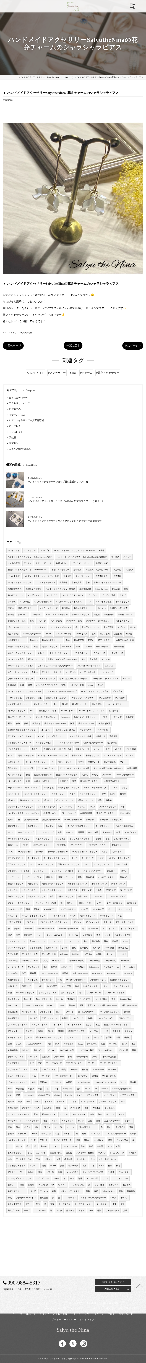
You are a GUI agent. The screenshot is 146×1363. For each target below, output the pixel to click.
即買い (31, 1089)
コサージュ (125, 961)
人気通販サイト (102, 576)
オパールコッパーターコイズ (20, 666)
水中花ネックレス (99, 884)
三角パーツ (66, 967)
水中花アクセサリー (16, 640)
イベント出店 (14, 576)
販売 (98, 935)
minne (90, 685)
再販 (120, 916)
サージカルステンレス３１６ (106, 679)
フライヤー (59, 1057)
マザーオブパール (30, 961)
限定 (10, 935)
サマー (53, 1166)
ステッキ (64, 1114)
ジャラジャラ (14, 1005)
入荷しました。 (15, 762)
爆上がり (70, 1211)
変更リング (87, 890)
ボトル (88, 1089)
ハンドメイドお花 (57, 916)
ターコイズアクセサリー (36, 762)
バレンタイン (39, 627)
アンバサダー (124, 1172)
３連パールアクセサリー (45, 781)
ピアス (105, 717)
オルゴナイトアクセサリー (19, 839)
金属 (22, 685)
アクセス (28, 563)
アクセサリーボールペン (18, 1114)
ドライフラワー (77, 845)
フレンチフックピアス (17, 1025)
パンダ (33, 1191)
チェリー (112, 1070)
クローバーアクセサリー (116, 704)
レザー (100, 903)
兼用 (113, 999)
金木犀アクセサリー (16, 1018)
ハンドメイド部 (77, 685)
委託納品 (64, 954)
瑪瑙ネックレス (103, 647)
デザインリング (92, 922)
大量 (58, 1159)
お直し (99, 954)
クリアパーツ (55, 941)
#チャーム (86, 372)
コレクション (14, 999)
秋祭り (89, 1025)
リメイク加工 (101, 999)
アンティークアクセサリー (19, 903)
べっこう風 (93, 832)
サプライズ (120, 1127)
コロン (41, 1031)
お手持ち (84, 948)
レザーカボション (115, 903)
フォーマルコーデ (54, 1063)
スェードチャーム (44, 999)
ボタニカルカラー (123, 621)
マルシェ (128, 1031)
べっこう (70, 832)
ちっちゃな (29, 1095)
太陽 (36, 1127)
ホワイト (51, 1005)
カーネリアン (85, 999)
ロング (11, 852)
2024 (91, 1211)
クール (95, 1057)
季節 (40, 1089)
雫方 (104, 794)
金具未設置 (132, 768)
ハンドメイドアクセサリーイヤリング (24, 691)
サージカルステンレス (110, 1012)
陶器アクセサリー (86, 723)
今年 (10, 1089)
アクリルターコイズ (124, 922)
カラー (59, 1012)
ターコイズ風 (28, 768)
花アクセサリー (105, 640)
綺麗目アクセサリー (77, 1031)
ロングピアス (58, 961)
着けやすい (83, 1076)
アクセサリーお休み (31, 1108)
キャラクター (68, 1121)
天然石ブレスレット (48, 711)
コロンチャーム (83, 1082)
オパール (106, 659)
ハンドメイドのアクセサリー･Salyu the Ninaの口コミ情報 (79, 550)
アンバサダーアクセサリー (19, 1178)
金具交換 (44, 1198)
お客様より (100, 736)
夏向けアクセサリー (51, 820)
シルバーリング (15, 909)
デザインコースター (75, 1063)
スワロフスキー (86, 730)
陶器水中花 (33, 884)
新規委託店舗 (85, 589)
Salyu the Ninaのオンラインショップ (24, 788)
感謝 (99, 1211)
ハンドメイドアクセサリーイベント (23, 813)
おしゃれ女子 (98, 909)
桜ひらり (48, 800)
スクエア (129, 756)
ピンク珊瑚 (131, 749)
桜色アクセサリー (85, 800)
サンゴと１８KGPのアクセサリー (52, 756)
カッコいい (99, 1140)
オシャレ (68, 1095)
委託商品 (96, 941)
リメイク (96, 948)
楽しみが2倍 (13, 634)
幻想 (57, 1134)
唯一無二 (34, 1018)
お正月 (109, 1037)
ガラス (11, 832)
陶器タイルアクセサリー (55, 723)
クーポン (39, 986)
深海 (40, 1172)
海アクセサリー (34, 826)
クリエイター (48, 980)
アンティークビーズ (117, 897)
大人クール (107, 832)
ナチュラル (13, 890)
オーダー (110, 954)
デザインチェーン (50, 1018)
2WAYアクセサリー (107, 807)
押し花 (85, 1070)
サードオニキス (15, 1037)
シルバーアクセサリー (59, 653)
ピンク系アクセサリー (17, 749)
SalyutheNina (125, 999)
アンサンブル (122, 1140)
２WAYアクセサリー (32, 634)
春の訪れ (34, 640)
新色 (80, 877)
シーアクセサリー (103, 826)
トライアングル (77, 1185)
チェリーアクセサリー (17, 1076)
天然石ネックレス (126, 615)
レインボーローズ (16, 967)
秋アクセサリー (67, 993)
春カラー (36, 749)
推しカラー (39, 1050)
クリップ (48, 1159)
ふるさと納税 (35, 948)
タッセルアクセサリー (58, 852)
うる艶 (99, 890)
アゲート (122, 627)
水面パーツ (13, 986)
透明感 (95, 1076)
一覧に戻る (73, 345)
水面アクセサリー (129, 1005)
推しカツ (26, 1050)
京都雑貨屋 (76, 583)
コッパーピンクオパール (105, 1082)
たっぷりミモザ (15, 775)
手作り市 (67, 576)
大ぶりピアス (118, 852)
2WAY (92, 807)
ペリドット (97, 973)
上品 (90, 1121)
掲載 (26, 723)
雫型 (10, 993)
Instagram (65, 717)
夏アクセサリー (31, 820)
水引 (118, 1037)
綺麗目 (61, 1031)
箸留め (127, 1037)
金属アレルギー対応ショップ (116, 1025)
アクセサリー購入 (76, 961)
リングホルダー (88, 1102)
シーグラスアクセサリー (111, 820)
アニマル (44, 1191)
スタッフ (127, 557)
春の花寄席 (79, 640)
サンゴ (11, 756)
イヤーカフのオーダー (64, 1076)
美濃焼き (36, 723)
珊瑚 (28, 909)
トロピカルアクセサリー (80, 839)
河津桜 (81, 762)
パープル (94, 1031)
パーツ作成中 (121, 864)
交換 (52, 1204)
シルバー (41, 653)
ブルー (125, 941)
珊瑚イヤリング (92, 756)
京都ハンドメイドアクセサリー (107, 583)
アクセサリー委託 (98, 980)
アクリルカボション (47, 768)
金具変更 (130, 717)
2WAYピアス (81, 634)
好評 (20, 1102)
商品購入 (129, 570)
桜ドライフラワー (66, 762)
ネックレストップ (46, 1185)
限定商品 (13, 443)
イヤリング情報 (15, 922)
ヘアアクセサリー (128, 1095)
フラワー (28, 929)
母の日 (31, 1172)
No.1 (72, 1178)
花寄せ (91, 640)
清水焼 (133, 1082)
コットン (55, 1146)
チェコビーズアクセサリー (88, 1095)
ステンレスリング (46, 832)
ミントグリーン (40, 871)
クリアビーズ (87, 858)
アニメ (55, 1121)
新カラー (12, 1185)
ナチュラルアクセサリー (52, 890)
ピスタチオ (31, 922)
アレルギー (13, 973)
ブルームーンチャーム (17, 1082)
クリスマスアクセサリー (71, 1191)
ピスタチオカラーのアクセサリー (54, 922)
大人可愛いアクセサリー (18, 704)
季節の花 (20, 1089)
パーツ (87, 864)
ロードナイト (34, 858)
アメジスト (57, 1082)
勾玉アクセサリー (43, 839)
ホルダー (60, 1102)
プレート (124, 762)
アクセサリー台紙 (33, 698)
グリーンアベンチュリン (93, 1172)
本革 (28, 1102)
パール (114, 788)
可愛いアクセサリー (27, 608)
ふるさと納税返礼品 (124, 826)
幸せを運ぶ (97, 704)
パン (32, 864)
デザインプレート (16, 1057)
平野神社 (44, 1082)
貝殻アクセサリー (16, 826)
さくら (72, 794)
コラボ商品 (109, 1108)
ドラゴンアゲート (16, 858)
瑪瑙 (36, 647)
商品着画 (113, 736)
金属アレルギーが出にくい (95, 788)
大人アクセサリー (68, 909)
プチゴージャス (109, 1076)
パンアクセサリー (46, 864)
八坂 (103, 1044)
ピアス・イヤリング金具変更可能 (17, 332)
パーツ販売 (109, 948)
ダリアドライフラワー (98, 845)
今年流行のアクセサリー (115, 781)
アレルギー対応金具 (16, 948)
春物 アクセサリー (60, 570)
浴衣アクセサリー (66, 897)
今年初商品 (13, 1050)
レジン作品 (13, 961)
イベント (97, 749)
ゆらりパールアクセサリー (35, 794)
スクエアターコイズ (112, 756)
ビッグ (33, 1140)
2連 (45, 967)
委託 (86, 941)
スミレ (51, 1031)
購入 (57, 1044)
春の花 (11, 615)
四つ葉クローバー (80, 704)
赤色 (92, 1114)
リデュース (23, 1134)
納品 (126, 589)
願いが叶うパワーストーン (19, 717)
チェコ (111, 909)
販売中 (72, 1005)
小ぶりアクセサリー (107, 877)
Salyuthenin (94, 967)
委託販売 (71, 999)
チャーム (81, 807)
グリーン (70, 1012)
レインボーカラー (73, 1025)
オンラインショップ (49, 608)
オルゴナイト (130, 832)
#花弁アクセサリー (107, 372)
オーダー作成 (82, 1057)
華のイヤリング (106, 916)
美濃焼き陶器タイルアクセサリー (22, 730)
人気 (83, 659)
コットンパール (70, 1146)
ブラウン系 (123, 1050)
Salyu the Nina (101, 589)
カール (62, 1005)
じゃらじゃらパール (47, 993)
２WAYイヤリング (64, 634)
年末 (83, 1146)
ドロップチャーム (128, 929)
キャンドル (73, 935)
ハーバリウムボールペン (72, 595)
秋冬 (77, 986)
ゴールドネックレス (46, 679)
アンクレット (46, 1012)
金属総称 (12, 685)
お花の (72, 916)
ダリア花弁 (61, 845)
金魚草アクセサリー (36, 897)
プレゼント (92, 595)
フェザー (92, 1063)
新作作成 (77, 570)
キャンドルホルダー (55, 935)
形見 (10, 1198)
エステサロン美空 (86, 1050)
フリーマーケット (83, 576)
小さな (57, 1095)
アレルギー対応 (49, 954)
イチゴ (27, 1127)
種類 (110, 1166)
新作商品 (66, 608)
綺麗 (84, 1134)
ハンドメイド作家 (123, 935)
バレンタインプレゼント (60, 627)
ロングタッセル (25, 852)
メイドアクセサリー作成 (80, 736)
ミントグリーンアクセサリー (90, 871)
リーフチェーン (66, 807)
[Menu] (140, 6)
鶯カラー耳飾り (86, 903)
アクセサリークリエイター (19, 743)
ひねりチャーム (106, 672)
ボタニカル (72, 890)
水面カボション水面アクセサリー (102, 1005)
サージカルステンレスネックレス (74, 679)
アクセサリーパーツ (19, 403)
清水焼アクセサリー (88, 1127)
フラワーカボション (45, 929)
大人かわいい (105, 698)
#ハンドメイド (35, 372)
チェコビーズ (124, 909)
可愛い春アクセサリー (93, 743)
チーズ (27, 1211)
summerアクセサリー (121, 1089)
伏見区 (54, 967)
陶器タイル (13, 845)
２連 (93, 1166)
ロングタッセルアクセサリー (84, 852)
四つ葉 (65, 704)
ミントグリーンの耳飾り (62, 871)
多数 (18, 723)
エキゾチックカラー (106, 1018)
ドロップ (112, 929)
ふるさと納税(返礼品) (20, 449)
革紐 (78, 647)
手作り (111, 1172)
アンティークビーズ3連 (46, 903)
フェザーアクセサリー (110, 1063)
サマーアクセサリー (73, 820)
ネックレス (15, 426)
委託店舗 (116, 589)
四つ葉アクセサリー (16, 711)
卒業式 (95, 775)
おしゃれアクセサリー (83, 608)
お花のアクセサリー (43, 775)
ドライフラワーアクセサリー (93, 1198)
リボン (105, 1178)
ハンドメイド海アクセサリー (79, 826)
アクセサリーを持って (51, 672)
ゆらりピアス (50, 909)
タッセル (40, 852)
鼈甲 (60, 832)
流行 (74, 781)
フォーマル (107, 775)
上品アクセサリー (112, 1121)
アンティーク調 (94, 993)
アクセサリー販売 (30, 954)
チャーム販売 (129, 967)
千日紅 (101, 858)
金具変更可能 (86, 813)
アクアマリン (103, 730)
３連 (28, 781)
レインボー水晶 (67, 1050)
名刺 (93, 634)
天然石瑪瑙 (108, 627)
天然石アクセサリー (90, 627)
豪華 (54, 1191)
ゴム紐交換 (13, 1012)
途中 (10, 1159)
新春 (121, 1191)
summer (104, 1089)
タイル (81, 1211)
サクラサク (73, 1166)
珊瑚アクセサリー (26, 756)
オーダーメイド (34, 595)
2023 (109, 1146)
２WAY (48, 634)
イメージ (42, 621)
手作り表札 (13, 768)
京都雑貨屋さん (15, 589)
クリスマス (92, 1044)
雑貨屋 (33, 973)
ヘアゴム (88, 954)
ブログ (59, 1211)
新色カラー (125, 877)
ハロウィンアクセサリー (115, 1134)
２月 (90, 602)
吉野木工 (96, 1108)
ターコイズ (23, 615)
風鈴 (106, 941)
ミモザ (123, 595)
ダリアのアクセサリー (42, 845)
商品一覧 (117, 570)
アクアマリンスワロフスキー (20, 736)
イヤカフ (132, 1153)
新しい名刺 (105, 634)
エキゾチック (78, 1018)
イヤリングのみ (17, 415)
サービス (115, 557)
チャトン (68, 1134)
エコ (10, 1146)
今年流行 (64, 781)
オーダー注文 (110, 961)
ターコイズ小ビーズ (46, 807)
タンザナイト (70, 1198)
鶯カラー (71, 903)
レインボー (56, 1025)
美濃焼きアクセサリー (119, 980)
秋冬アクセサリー (91, 986)
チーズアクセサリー (83, 1204)
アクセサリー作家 (43, 743)
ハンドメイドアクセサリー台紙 (94, 691)
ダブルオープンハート (17, 1070)
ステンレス (75, 1108)
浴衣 (52, 897)
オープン (124, 1198)
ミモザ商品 (25, 602)
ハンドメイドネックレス (118, 858)
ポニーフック (110, 1095)
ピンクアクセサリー (65, 800)
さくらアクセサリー (88, 794)
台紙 (34, 1076)
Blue (122, 1102)
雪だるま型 (49, 788)
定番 (125, 1211)
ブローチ (44, 1140)
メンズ (40, 736)
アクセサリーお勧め (85, 1153)
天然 (10, 1044)
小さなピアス (44, 1095)
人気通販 (117, 576)
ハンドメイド (14, 550)
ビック (133, 1134)
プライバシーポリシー (82, 563)
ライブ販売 (87, 935)
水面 (81, 1005)
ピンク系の (112, 743)
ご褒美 (63, 1070)
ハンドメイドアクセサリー (19, 583)
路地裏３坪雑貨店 (33, 589)
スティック (41, 1153)
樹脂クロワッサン (66, 877)
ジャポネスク (72, 1172)
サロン (81, 1121)
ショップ (98, 1037)
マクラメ (102, 1153)
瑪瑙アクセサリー (50, 647)
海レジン (50, 826)
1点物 (90, 1018)
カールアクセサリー (87, 1012)
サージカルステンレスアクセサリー (23, 1121)
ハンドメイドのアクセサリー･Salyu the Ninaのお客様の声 (82, 557)
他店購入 (127, 1185)
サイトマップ (87, 1319)
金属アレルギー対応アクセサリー (62, 659)
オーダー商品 (94, 961)
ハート (35, 1070)
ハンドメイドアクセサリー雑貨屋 (60, 589)
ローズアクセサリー (49, 973)
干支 (114, 1204)
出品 (98, 1025)
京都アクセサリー (37, 941)
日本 (60, 1172)
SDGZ (34, 1134)
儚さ (18, 1127)
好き (100, 1114)
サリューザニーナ (44, 563)
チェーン (71, 1127)
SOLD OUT (110, 666)
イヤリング (117, 717)
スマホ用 (73, 1102)
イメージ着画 (56, 621)
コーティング (126, 890)
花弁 (81, 993)
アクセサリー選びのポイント (98, 621)
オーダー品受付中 (87, 672)
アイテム (12, 602)
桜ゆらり (12, 800)
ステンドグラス (15, 1204)
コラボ (87, 1037)
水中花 (129, 634)
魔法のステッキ (49, 1114)
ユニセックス (56, 1153)
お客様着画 (68, 1044)
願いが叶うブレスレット (46, 717)
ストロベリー (98, 1070)
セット (39, 935)
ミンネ (100, 685)
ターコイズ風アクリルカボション (108, 768)
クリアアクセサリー (16, 941)
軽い (93, 1159)
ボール (37, 1102)
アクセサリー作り (16, 1172)
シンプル (30, 1031)
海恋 (60, 826)
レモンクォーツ (117, 1153)
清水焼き (116, 1031)
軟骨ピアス (113, 1185)
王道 (38, 1159)
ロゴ (32, 1063)
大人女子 (84, 909)
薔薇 (108, 839)
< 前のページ (13, 345)
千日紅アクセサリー (16, 864)
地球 (78, 1140)
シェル (19, 1044)
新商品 (115, 941)
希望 (110, 1140)
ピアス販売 (80, 967)
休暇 (91, 1146)
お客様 (65, 1018)
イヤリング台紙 (15, 698)
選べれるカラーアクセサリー (48, 1037)
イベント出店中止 (103, 602)
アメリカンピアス (39, 1025)
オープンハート (49, 1070)
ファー (106, 986)
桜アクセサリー (58, 794)
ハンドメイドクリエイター (67, 743)
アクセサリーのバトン (26, 1198)
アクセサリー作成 (24, 1159)
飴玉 (38, 1204)
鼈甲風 (81, 832)
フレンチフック (126, 1018)
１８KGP (88, 647)
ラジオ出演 (13, 954)
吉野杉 (69, 1082)
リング (124, 1044)
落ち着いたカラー (41, 704)
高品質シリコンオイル (65, 730)
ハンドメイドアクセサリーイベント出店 (41, 576)
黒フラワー (93, 929)
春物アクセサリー (16, 595)
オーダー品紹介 (109, 1057)
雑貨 (134, 1050)
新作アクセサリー (35, 659)
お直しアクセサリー (16, 1191)
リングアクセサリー (16, 1063)
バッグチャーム (29, 1012)
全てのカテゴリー (18, 397)
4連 (49, 1044)
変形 (18, 1095)
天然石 (12, 437)
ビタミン (46, 1127)
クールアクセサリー (81, 615)
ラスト (123, 1082)
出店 (108, 749)
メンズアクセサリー (56, 736)
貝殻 (44, 1166)
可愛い (11, 608)
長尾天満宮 (13, 1108)
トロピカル (60, 839)
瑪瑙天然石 (119, 647)
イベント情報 (32, 980)
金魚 (86, 1108)
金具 (74, 948)
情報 (34, 1082)
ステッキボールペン (107, 1159)
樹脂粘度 (68, 1159)
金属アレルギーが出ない (56, 698)
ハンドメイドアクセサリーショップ (61, 691)
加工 (24, 973)
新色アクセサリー (16, 884)
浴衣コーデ (83, 897)
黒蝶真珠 (46, 1057)
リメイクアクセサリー (106, 813)
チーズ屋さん (64, 1204)
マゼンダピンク (42, 1178)
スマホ (56, 1089)
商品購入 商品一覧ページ (97, 570)
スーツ (121, 1114)
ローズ (113, 1198)
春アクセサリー (122, 602)
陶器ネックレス (118, 884)
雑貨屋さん (123, 948)
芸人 (28, 1146)
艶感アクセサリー (16, 897)
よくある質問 (14, 563)
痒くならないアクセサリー (83, 698)
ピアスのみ (15, 409)
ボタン (19, 1146)
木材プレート (94, 762)
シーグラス (91, 820)
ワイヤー (62, 1185)
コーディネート (79, 1114)
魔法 (36, 1114)
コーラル (74, 1070)
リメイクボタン (112, 1211)
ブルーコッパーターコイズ (89, 666)
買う (79, 1089)
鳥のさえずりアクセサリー (85, 717)
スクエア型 (66, 986)
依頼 (45, 1121)
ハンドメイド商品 (16, 659)
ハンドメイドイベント (45, 583)
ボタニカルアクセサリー (18, 627)
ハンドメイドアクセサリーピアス (51, 685)
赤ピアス (110, 1114)
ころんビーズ (99, 653)
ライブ (108, 935)
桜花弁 (109, 800)
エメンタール (40, 1211)
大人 (10, 1095)
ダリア (25, 845)
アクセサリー (30, 550)
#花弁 (73, 372)
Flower (56, 1178)
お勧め (11, 1134)
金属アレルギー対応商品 (18, 647)
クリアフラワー (72, 941)
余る (118, 1166)
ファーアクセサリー (122, 986)
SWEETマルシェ (50, 813)
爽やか (124, 871)
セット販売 (99, 1185)
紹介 (109, 1127)
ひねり (17, 929)
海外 (80, 1178)
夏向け (11, 820)
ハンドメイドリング (16, 1140)
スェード (28, 999)
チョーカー (67, 647)
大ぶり (105, 852)
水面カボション (15, 980)
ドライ (29, 1204)
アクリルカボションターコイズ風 (74, 768)
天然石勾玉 (109, 615)
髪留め (11, 1102)
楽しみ (133, 627)
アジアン (34, 1166)
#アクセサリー (57, 372)
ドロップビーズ (116, 653)
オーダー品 (70, 672)
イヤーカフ (45, 1076)
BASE (32, 711)
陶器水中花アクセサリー (52, 884)
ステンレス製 (92, 1178)
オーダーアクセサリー (76, 980)
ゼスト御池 (125, 813)
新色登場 (90, 877)
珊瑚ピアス (76, 756)
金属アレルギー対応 (125, 640)
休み (133, 1044)
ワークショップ (69, 813)
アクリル (107, 922)
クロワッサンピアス (32, 877)
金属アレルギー (103, 563)
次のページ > (132, 345)
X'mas (80, 1044)
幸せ (56, 704)
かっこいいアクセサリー (57, 615)
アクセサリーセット (16, 1166)
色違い (35, 672)
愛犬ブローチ (14, 1211)
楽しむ (69, 1153)
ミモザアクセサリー (43, 602)
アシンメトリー (15, 1031)
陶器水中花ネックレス (77, 884)
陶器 (72, 723)
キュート (48, 1102)
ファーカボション (106, 1050)
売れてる (48, 1108)
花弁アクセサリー (119, 845)
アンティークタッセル (114, 993)
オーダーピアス (113, 973)
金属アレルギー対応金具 (66, 775)
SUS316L (127, 679)
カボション (132, 903)
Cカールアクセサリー (33, 1005)
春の (68, 640)
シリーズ (50, 1172)
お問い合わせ (62, 563)
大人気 (45, 961)
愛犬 (123, 1204)
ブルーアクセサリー (107, 1102)
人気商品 (93, 659)
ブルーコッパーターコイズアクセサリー (55, 666)
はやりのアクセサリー (90, 781)
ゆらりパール (14, 794)
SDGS (101, 1166)
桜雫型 (123, 794)
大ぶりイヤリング (87, 916)
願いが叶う (113, 711)
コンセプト (45, 550)
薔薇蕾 (98, 839)
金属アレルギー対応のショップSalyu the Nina (27, 570)
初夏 (84, 1166)
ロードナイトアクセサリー (55, 858)
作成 (70, 1057)
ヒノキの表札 (110, 762)
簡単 (22, 1185)
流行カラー (112, 871)
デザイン (77, 922)
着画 (32, 621)
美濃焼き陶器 (104, 723)
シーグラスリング (26, 832)
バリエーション (72, 1037)
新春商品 (131, 1191)
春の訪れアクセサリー (51, 640)
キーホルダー (102, 1204)
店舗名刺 (118, 634)
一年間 (100, 1146)
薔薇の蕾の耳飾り (121, 839)
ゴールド (122, 954)
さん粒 (29, 1037)
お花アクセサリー (80, 973)
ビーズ (105, 1031)
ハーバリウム (52, 595)
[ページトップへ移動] (139, 1285)
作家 (60, 980)
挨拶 (96, 1191)
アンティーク (98, 897)
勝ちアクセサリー (16, 1153)
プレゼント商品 (108, 595)
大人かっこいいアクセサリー (20, 653)
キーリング (68, 1089)
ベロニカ (118, 749)
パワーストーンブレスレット (91, 711)
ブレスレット (16, 432)
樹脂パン (50, 877)
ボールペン (46, 730)
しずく (113, 794)
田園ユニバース (82, 749)
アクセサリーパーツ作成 (18, 871)
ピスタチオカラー (81, 653)
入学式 (85, 775)
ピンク (65, 948)
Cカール (59, 999)
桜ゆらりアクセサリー (30, 800)
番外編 (43, 1146)
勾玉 (118, 832)
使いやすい (81, 1159)
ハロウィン (95, 1134)
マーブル (113, 1044)
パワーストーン (68, 711)
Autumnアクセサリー (25, 993)
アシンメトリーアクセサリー (20, 807)
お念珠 (31, 1185)
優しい (87, 1140)
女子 (118, 1146)
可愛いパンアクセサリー (68, 864)
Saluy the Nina (108, 1191)
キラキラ (128, 973)
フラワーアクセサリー (68, 929)
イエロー (52, 1050)
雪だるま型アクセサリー (68, 788)
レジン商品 (52, 986)
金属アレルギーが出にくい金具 (57, 749)
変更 (40, 1063)
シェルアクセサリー (35, 1044)
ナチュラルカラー (30, 890)
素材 (30, 685)
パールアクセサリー (125, 775)
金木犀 (127, 1012)
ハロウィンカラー (120, 1178)
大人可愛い (120, 698)
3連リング (26, 986)
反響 (62, 1166)
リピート (128, 1121)
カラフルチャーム (111, 967)
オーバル (58, 1127)
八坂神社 (76, 954)
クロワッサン (14, 877)
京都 (88, 583)
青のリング (46, 1134)
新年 (88, 1191)
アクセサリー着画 (74, 621)
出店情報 (63, 583)
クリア (74, 858)
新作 (10, 723)
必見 (30, 1153)
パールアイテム (15, 781)
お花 (28, 775)
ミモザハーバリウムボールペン (69, 602)
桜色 (100, 800)
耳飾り (37, 909)
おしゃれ (102, 608)
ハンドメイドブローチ (62, 1140)
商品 (18, 935)
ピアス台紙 (117, 691)
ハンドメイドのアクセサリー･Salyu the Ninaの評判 (30, 557)
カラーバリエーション (17, 672)
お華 (122, 807)
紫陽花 (65, 973)
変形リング (111, 890)
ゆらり (124, 788)
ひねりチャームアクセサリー (20, 679)
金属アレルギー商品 (16, 621)
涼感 (98, 1121)
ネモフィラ (13, 916)
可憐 (10, 1127)
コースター (33, 1057)
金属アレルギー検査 (118, 608)
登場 (131, 1127)
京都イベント (52, 948)
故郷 (58, 1108)
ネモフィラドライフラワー (33, 916)
